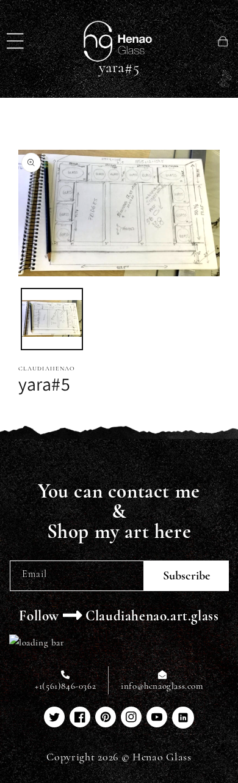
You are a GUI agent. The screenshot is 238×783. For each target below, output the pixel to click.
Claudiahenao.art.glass (151, 616)
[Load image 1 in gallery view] (51, 319)
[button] (15, 41)
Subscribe (186, 575)
